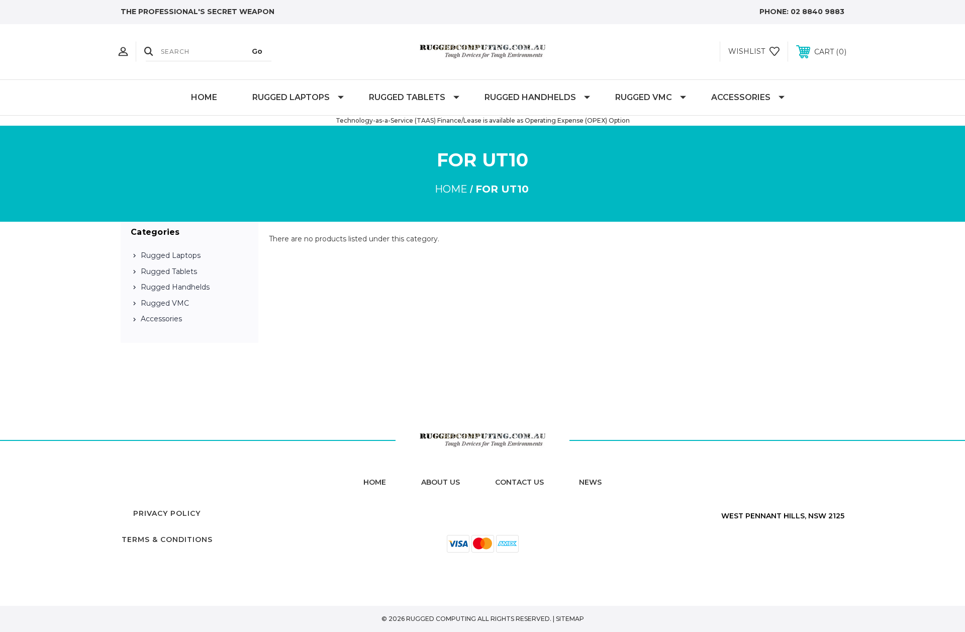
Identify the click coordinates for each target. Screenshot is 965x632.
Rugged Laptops (291, 97)
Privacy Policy (167, 513)
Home (204, 97)
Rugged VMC (643, 97)
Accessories (740, 97)
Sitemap (570, 618)
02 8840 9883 (817, 11)
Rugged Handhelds (530, 97)
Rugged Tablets (407, 97)
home (374, 482)
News (590, 482)
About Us (440, 482)
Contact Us (519, 482)
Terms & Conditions (167, 539)
